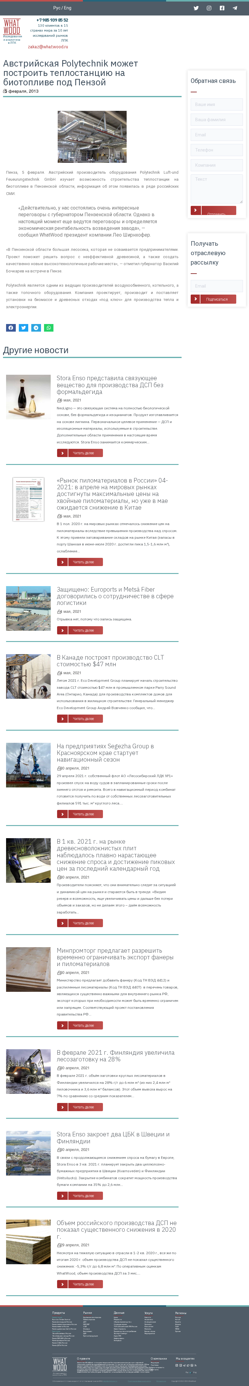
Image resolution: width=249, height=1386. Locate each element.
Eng (67, 7)
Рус (56, 7)
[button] (80, 453)
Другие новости (36, 350)
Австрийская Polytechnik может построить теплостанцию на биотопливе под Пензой (70, 72)
